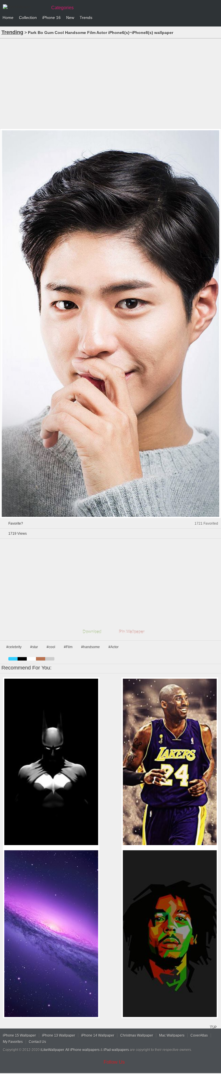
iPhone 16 (51, 17)
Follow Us (114, 1062)
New (70, 17)
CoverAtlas (199, 1035)
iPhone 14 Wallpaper (97, 1035)
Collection (28, 17)
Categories (62, 7)
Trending (12, 32)
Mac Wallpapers (171, 1035)
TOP (212, 1027)
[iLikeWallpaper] (24, 7)
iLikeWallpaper (52, 1050)
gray (49, 659)
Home (8, 17)
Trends (86, 17)
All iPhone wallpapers (82, 1050)
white (31, 659)
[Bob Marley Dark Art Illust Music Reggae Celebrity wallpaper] (170, 933)
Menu (215, 18)
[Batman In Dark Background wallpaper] (51, 762)
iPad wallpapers (116, 1050)
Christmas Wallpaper (136, 1035)
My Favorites (13, 1042)
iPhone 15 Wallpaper (19, 1035)
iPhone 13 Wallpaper (58, 1035)
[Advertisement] (110, 83)
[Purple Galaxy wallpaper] (51, 933)
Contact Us (37, 1042)
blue (13, 659)
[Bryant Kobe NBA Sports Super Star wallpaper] (170, 762)
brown (40, 659)
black (22, 659)
